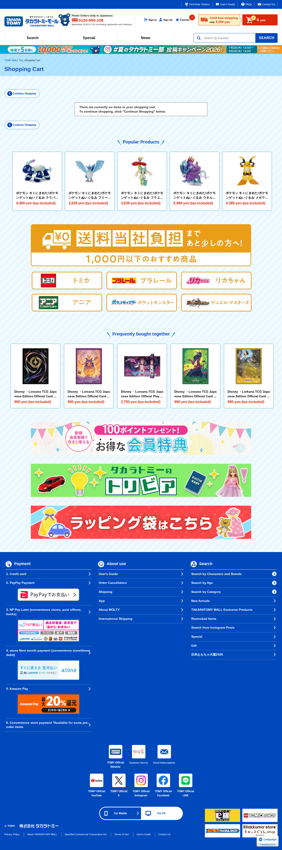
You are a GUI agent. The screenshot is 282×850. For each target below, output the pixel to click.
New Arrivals (200, 601)
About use (116, 564)
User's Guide (227, 4)
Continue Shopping (24, 93)
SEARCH (266, 38)
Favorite (184, 20)
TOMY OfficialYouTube (96, 793)
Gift (194, 645)
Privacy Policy (12, 834)
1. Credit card (16, 574)
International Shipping (115, 618)
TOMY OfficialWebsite (115, 765)
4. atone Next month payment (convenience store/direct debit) (48, 653)
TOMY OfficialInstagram (141, 793)
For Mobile (120, 813)
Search (33, 38)
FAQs (248, 4)
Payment (22, 564)
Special (89, 38)
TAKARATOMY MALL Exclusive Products (221, 609)
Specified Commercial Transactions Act (86, 834)
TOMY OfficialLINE (185, 793)
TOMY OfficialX (118, 793)
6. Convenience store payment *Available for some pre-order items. (47, 725)
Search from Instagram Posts (213, 627)
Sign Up (168, 20)
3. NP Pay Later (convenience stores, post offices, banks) (43, 612)
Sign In (152, 20)
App (102, 601)
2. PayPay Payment (20, 582)
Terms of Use (121, 834)
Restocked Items (203, 618)
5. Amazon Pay (17, 688)
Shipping (105, 592)
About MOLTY (109, 609)
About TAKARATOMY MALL (42, 834)
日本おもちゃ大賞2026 (207, 654)
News (145, 38)
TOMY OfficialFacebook (163, 793)
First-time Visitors (199, 4)
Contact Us (268, 4)
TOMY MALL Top (13, 60)
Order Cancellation (113, 582)
